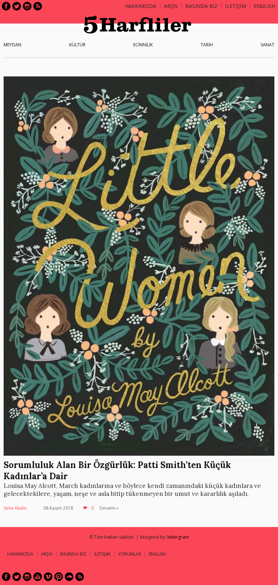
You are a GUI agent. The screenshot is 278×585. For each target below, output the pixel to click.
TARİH (207, 45)
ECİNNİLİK (143, 45)
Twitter (16, 6)
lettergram (178, 537)
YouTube (37, 576)
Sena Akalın (15, 508)
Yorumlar (129, 554)
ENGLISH (264, 6)
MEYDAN (12, 45)
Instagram (27, 6)
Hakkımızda (140, 6)
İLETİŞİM (235, 6)
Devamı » (109, 508)
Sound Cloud (69, 576)
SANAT (267, 45)
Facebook (6, 6)
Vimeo (48, 576)
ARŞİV (171, 6)
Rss (37, 6)
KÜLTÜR (77, 45)
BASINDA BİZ (201, 6)
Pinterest (58, 576)
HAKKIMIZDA (20, 554)
